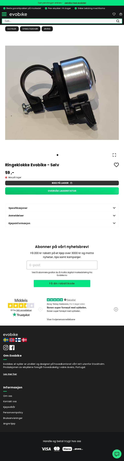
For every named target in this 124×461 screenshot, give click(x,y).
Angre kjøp (9, 423)
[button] (62, 92)
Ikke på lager (60, 183)
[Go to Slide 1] (57, 155)
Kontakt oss (10, 401)
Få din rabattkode (62, 283)
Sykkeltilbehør (30, 28)
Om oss (7, 396)
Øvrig (47, 28)
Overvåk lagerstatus (62, 190)
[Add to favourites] (116, 165)
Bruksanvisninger (12, 418)
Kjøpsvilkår (9, 407)
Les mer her (10, 374)
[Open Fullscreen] (114, 155)
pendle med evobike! (75, 2)
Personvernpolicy (13, 412)
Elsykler (12, 28)
